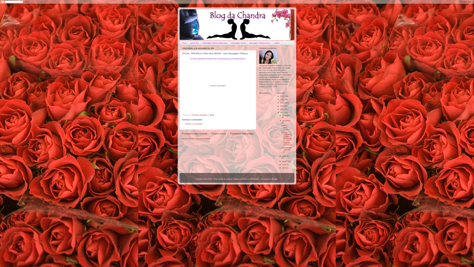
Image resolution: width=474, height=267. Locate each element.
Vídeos (277, 43)
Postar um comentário (194, 124)
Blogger (275, 179)
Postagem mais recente (194, 133)
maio (284, 164)
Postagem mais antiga (242, 133)
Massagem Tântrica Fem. (259, 43)
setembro (286, 156)
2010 (282, 112)
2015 (282, 96)
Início (184, 43)
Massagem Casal (238, 43)
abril (284, 168)
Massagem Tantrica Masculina (215, 43)
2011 (282, 109)
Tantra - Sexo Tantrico (286, 127)
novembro (286, 121)
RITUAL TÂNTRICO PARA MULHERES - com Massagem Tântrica (287, 139)
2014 (282, 99)
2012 (282, 106)
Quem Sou (194, 43)
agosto (285, 161)
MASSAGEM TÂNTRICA (286, 150)
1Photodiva (254, 179)
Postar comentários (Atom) (199, 139)
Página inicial (219, 133)
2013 (282, 103)
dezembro (286, 115)
